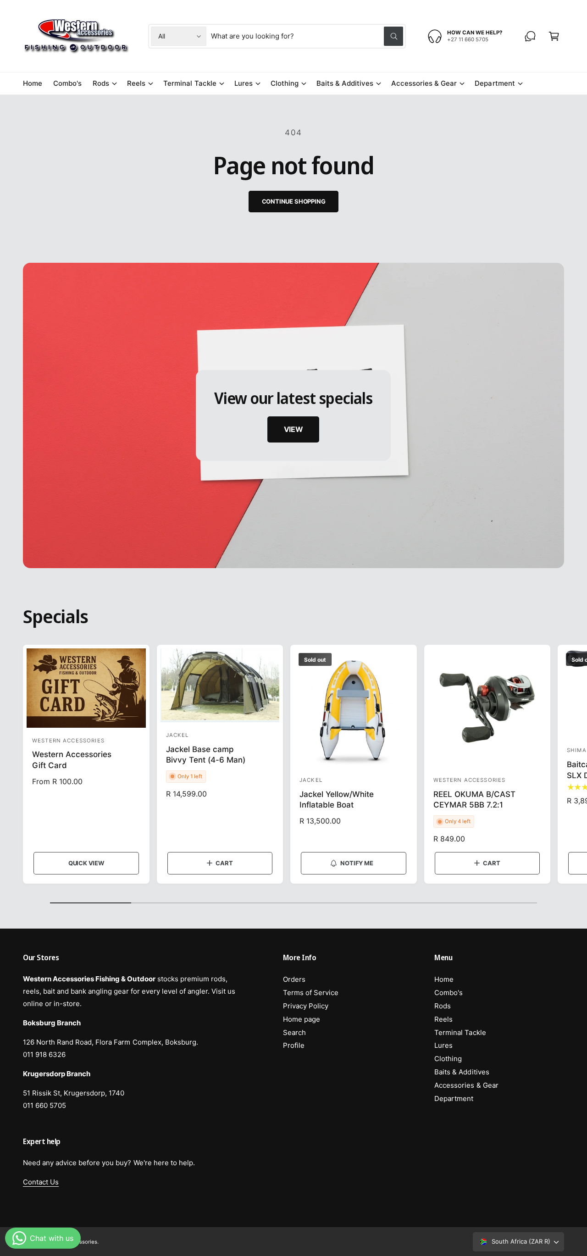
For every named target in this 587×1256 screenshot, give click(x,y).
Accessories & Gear (424, 83)
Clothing (285, 83)
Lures (243, 83)
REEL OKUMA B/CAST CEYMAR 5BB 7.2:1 (474, 800)
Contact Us (41, 1182)
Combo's (448, 992)
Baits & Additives (344, 83)
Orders (294, 979)
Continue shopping (294, 201)
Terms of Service (310, 992)
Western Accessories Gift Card (71, 760)
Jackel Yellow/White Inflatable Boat (336, 800)
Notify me (356, 863)
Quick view (86, 863)
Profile (294, 1045)
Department (495, 83)
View (293, 429)
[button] (554, 36)
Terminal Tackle (189, 83)
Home (444, 979)
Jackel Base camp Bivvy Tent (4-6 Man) (205, 755)
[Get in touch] (530, 36)
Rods (101, 83)
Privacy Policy (305, 1005)
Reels (136, 83)
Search (294, 1032)
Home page (301, 1019)
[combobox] (307, 36)
